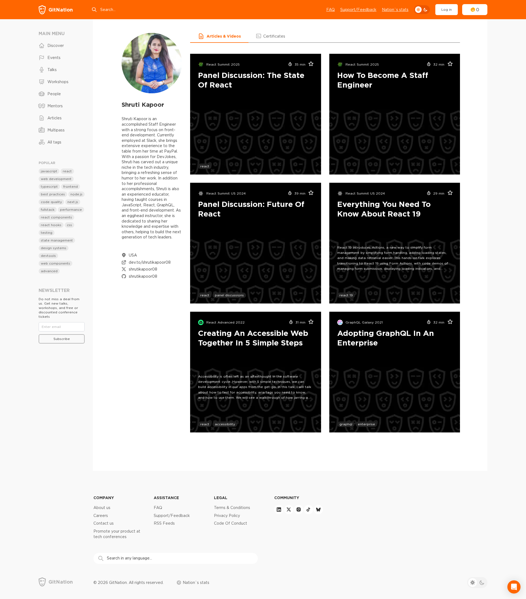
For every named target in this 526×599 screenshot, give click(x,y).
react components (56, 217)
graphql (345, 424)
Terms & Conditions (232, 507)
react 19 (346, 295)
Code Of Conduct (230, 523)
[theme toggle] (422, 9)
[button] (219, 36)
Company (103, 498)
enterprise (366, 424)
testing (46, 232)
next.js (72, 202)
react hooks (51, 225)
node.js (76, 194)
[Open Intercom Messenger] (514, 587)
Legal (220, 498)
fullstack (48, 209)
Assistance (166, 498)
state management (57, 240)
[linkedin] (279, 509)
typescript (49, 186)
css (69, 225)
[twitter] (288, 509)
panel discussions (229, 295)
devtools (48, 255)
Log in (446, 9)
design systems (53, 248)
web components (55, 263)
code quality (51, 202)
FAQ (330, 9)
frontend (70, 186)
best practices (53, 194)
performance (71, 209)
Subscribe (61, 339)
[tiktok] (308, 509)
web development (56, 179)
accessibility (225, 424)
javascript (49, 171)
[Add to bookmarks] (309, 64)
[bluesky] (318, 509)
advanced (49, 271)
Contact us (103, 523)
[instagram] (298, 509)
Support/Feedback (358, 9)
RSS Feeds (164, 523)
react (204, 166)
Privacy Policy (227, 515)
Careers (100, 515)
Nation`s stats (395, 9)
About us (101, 507)
